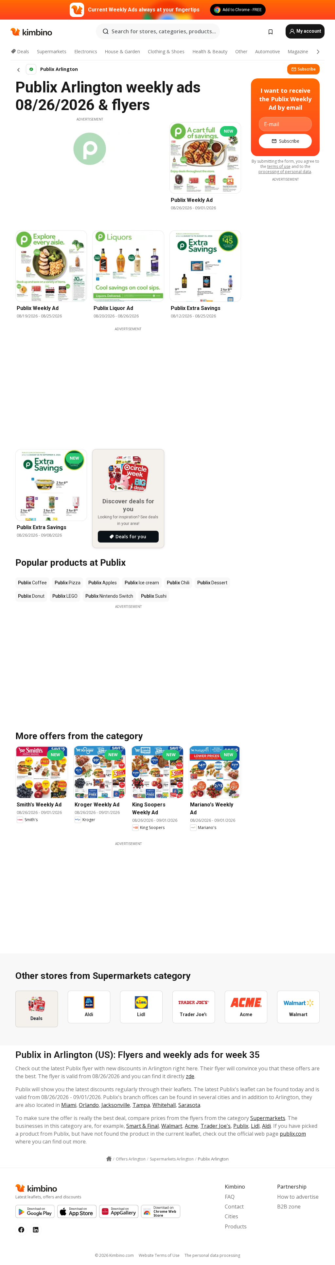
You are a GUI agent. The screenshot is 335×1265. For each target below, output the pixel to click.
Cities (231, 1216)
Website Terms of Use (159, 1255)
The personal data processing (212, 1255)
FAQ (230, 1196)
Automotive (267, 51)
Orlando (89, 1105)
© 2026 (114, 1255)
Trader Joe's (216, 1125)
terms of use (279, 166)
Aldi (266, 1125)
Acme (191, 1125)
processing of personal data (284, 171)
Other (241, 51)
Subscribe (307, 69)
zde (190, 1076)
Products (236, 1226)
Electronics (85, 51)
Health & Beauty (209, 51)
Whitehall (164, 1105)
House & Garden (122, 51)
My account (308, 31)
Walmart (171, 1125)
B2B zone (289, 1206)
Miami (68, 1105)
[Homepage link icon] (109, 1158)
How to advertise (298, 1196)
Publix (240, 1125)
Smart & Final (142, 1125)
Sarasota (189, 1105)
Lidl (255, 1125)
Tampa (141, 1105)
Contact (234, 1206)
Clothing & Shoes (166, 51)
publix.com (293, 1133)
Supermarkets (51, 51)
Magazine (298, 51)
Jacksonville (115, 1105)
